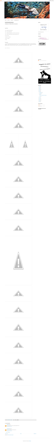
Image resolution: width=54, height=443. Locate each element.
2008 (39, 101)
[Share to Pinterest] (18, 419)
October (40, 93)
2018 (39, 86)
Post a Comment (8, 432)
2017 (39, 87)
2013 (39, 91)
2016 (39, 88)
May (40, 94)
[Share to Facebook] (17, 419)
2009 (39, 100)
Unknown (8, 424)
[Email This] (15, 419)
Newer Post (6, 433)
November (41, 92)
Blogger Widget (45, 60)
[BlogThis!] (15, 419)
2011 (39, 98)
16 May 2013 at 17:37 (9, 426)
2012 (39, 97)
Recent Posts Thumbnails (41, 60)
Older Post (35, 433)
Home (21, 433)
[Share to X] (16, 419)
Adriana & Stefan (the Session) (42, 95)
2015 (39, 89)
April (40, 96)
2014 (39, 90)
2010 (39, 99)
